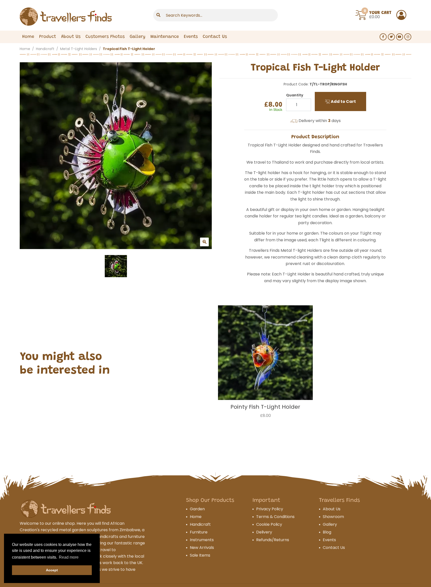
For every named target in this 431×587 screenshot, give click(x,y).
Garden (197, 509)
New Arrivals (202, 547)
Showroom (333, 517)
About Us (71, 37)
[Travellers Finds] (66, 16)
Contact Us (215, 37)
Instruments (202, 540)
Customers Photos (105, 37)
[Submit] (158, 15)
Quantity (294, 95)
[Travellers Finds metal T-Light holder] (116, 155)
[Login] (401, 15)
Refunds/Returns (272, 540)
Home (28, 37)
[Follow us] (383, 36)
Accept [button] (52, 570)
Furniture (199, 532)
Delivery (264, 532)
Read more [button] (69, 557)
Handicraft (45, 48)
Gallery (137, 37)
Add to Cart (343, 101)
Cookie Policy (269, 524)
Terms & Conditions (275, 517)
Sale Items (200, 555)
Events (191, 37)
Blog (327, 532)
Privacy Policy (269, 509)
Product (47, 37)
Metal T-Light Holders (78, 48)
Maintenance (164, 37)
